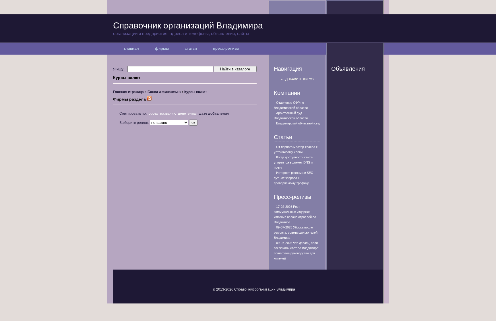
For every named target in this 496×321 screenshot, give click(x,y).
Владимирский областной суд (297, 123)
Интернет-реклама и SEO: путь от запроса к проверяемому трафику (294, 178)
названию (168, 114)
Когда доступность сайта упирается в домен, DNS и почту (293, 162)
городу (153, 114)
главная (131, 48)
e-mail (192, 114)
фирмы (162, 48)
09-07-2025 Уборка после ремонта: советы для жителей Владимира (295, 232)
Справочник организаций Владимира (188, 28)
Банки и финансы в (164, 92)
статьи (191, 48)
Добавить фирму (299, 79)
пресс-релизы (226, 48)
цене (182, 114)
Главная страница (128, 92)
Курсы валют (195, 92)
